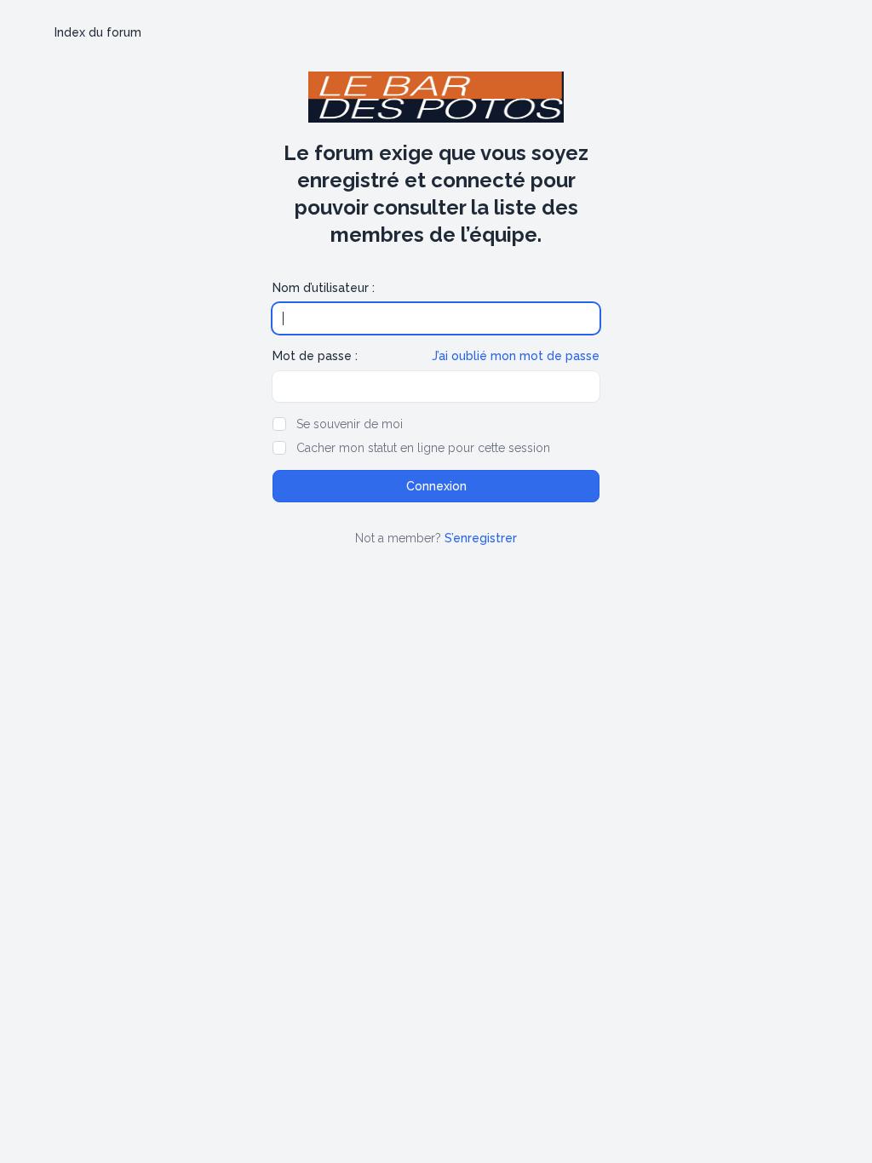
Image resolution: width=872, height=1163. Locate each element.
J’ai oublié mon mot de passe (516, 356)
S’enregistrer (481, 538)
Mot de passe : (315, 356)
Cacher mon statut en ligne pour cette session (423, 448)
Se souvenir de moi (349, 424)
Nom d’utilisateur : (323, 288)
